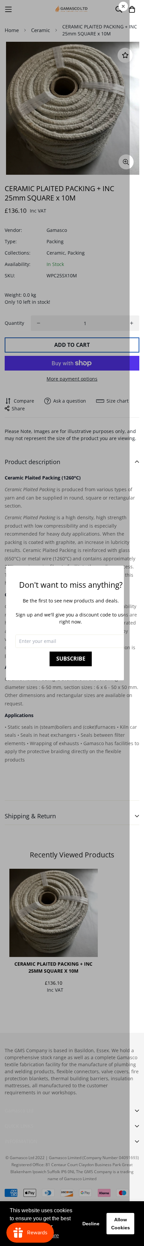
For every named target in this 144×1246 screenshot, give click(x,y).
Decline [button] (90, 1223)
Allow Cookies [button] (120, 1223)
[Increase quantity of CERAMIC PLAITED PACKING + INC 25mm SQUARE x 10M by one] (131, 323)
